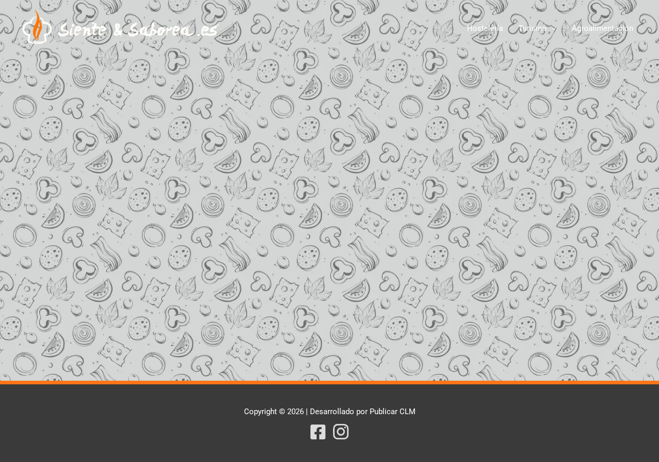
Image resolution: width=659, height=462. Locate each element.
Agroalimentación (602, 28)
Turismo (532, 28)
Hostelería (485, 28)
